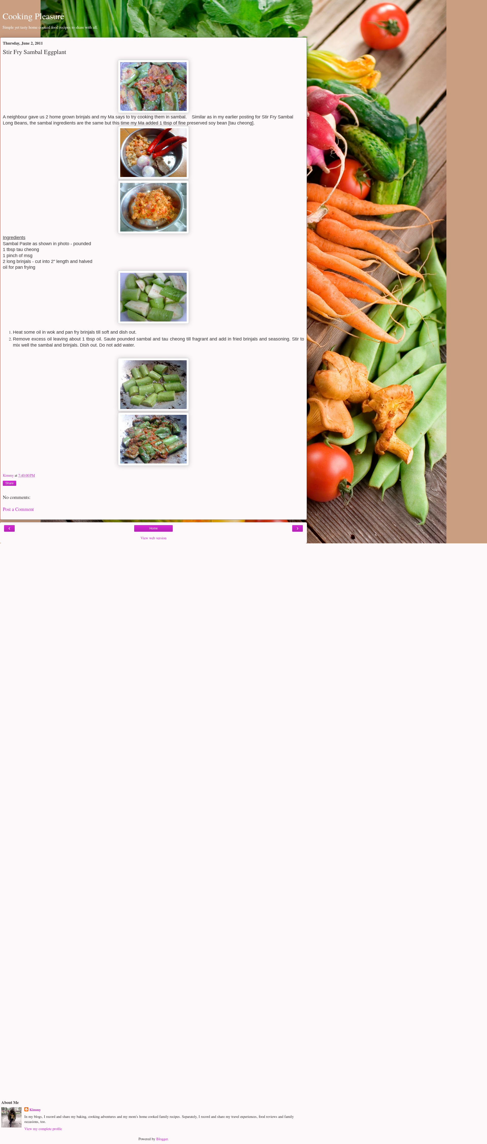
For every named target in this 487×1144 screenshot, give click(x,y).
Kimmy (35, 1109)
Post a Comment (18, 509)
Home (153, 528)
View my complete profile (43, 1128)
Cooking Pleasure (33, 16)
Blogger (162, 1138)
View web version (153, 537)
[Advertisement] (153, 578)
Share (9, 483)
